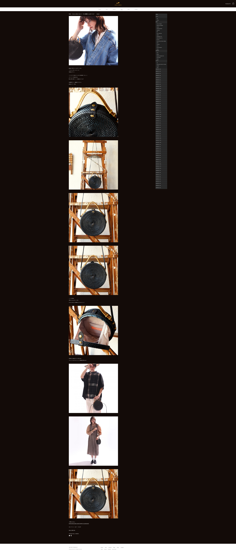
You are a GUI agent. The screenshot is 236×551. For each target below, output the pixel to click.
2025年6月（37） (158, 99)
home (100, 9)
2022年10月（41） (158, 168)
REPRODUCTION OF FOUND (161, 64)
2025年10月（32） (158, 90)
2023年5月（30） (158, 153)
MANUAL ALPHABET (160, 25)
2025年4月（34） (158, 103)
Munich (158, 54)
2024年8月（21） (158, 120)
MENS (157, 21)
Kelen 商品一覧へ (72, 530)
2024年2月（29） (158, 133)
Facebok (105, 549)
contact (136, 9)
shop (128, 9)
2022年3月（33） (158, 183)
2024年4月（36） (158, 129)
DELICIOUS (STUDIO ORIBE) (161, 41)
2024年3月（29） (158, 131)
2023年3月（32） (158, 157)
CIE (157, 62)
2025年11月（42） (158, 88)
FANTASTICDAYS (159, 28)
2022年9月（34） (158, 170)
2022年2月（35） (158, 185)
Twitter (102, 549)
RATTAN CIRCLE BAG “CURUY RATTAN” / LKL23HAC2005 (79, 523)
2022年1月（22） (158, 187)
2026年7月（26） (158, 71)
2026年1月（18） (158, 84)
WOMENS (157, 50)
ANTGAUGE (159, 57)
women (114, 9)
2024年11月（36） (158, 114)
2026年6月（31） (158, 73)
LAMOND (158, 30)
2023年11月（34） (158, 140)
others (158, 67)
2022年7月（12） (158, 174)
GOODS (157, 60)
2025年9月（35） (158, 92)
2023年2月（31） (158, 159)
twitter (69, 535)
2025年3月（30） (158, 105)
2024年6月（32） (158, 125)
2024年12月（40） (158, 112)
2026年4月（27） (158, 77)
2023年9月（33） (158, 144)
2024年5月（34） (158, 127)
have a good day (159, 33)
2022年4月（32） (158, 181)
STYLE (157, 16)
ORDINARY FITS (159, 36)
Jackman (158, 44)
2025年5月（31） (158, 101)
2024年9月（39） (158, 118)
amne (157, 42)
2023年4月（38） (158, 155)
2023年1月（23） (158, 161)
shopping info (228, 3)
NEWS (157, 14)
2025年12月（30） (158, 86)
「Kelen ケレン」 (72, 521)
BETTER (158, 39)
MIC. (157, 31)
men (107, 9)
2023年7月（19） (158, 148)
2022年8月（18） (158, 172)
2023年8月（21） (158, 146)
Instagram (109, 549)
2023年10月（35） (158, 142)
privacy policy (114, 549)
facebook (71, 535)
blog (121, 9)
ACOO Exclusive (159, 47)
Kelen (70, 68)
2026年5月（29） (158, 75)
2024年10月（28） (158, 116)
